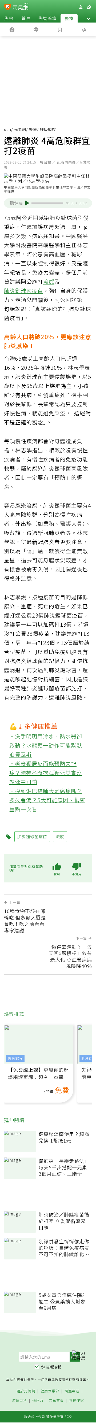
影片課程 (15, 1058)
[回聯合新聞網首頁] (7, 7)
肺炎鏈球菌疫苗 (23, 290)
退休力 (37, 1401)
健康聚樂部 (50, 1391)
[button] (88, 18)
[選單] (89, 7)
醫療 (69, 18)
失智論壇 (47, 18)
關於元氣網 (26, 1391)
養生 (25, 18)
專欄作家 (76, 1401)
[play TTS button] (27, 203)
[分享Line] (36, 29)
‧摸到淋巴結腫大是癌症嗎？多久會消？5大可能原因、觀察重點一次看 (47, 800)
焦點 (8, 18)
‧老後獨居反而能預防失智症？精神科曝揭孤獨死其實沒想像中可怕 (45, 773)
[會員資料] (80, 7)
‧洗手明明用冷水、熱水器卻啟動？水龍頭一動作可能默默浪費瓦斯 (45, 745)
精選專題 (72, 1391)
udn (7, 129)
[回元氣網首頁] (20, 7)
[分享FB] (12, 29)
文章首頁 (56, 1401)
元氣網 (20, 129)
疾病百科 (19, 1401)
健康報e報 (51, 1367)
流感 (48, 281)
